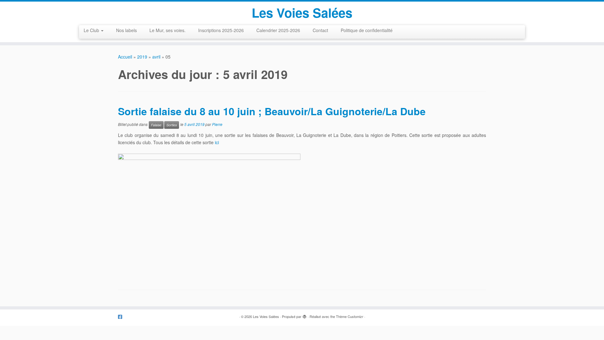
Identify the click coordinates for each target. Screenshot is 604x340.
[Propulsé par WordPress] (304, 315)
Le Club (92, 30)
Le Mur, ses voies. (167, 30)
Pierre (217, 124)
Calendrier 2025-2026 (278, 30)
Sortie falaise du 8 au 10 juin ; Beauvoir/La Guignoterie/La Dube (272, 111)
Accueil (125, 57)
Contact (320, 30)
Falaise (156, 124)
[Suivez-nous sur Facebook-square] (122, 316)
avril (156, 57)
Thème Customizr (349, 316)
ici (217, 142)
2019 (142, 57)
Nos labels (126, 30)
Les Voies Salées (302, 12)
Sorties (171, 124)
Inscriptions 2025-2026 (221, 30)
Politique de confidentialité (367, 30)
